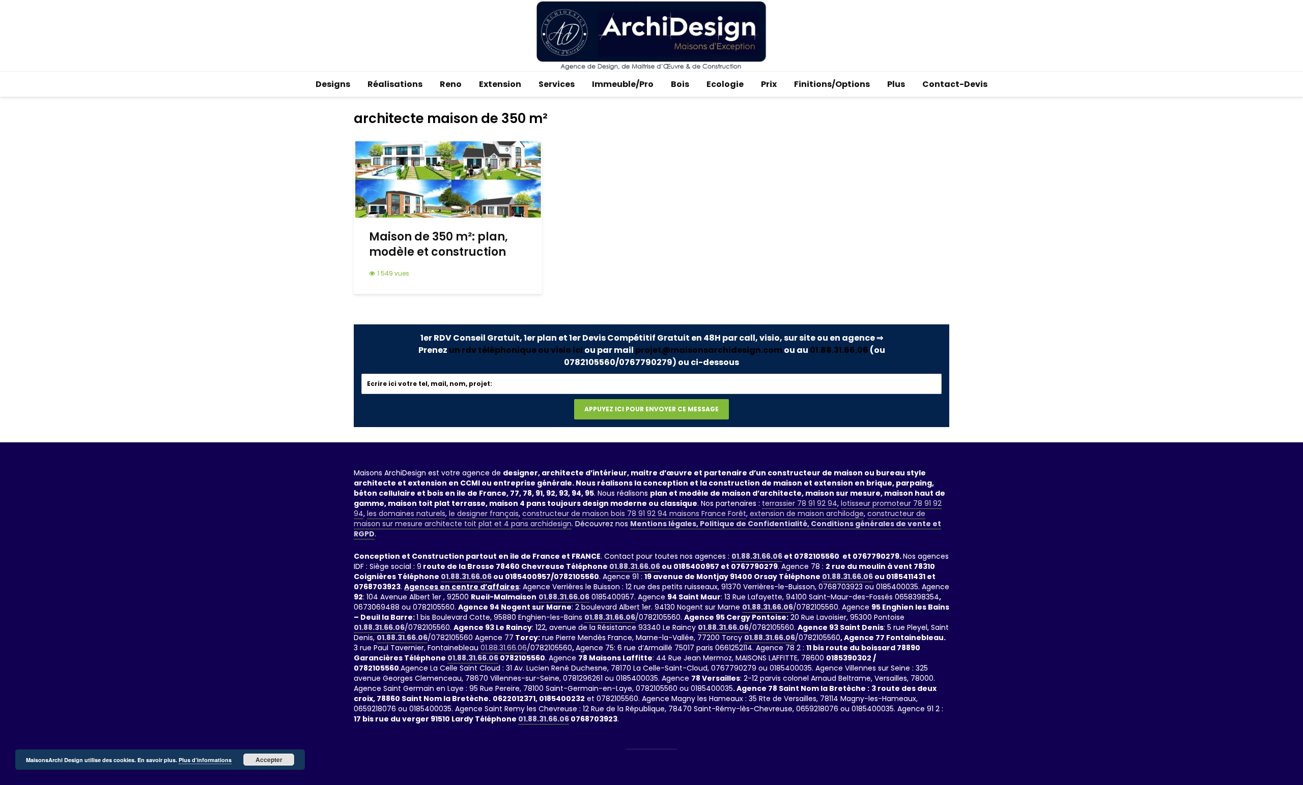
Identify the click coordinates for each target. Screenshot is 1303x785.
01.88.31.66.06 (839, 350)
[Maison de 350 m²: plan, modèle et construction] (448, 179)
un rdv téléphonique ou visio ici (516, 350)
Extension (500, 84)
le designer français (484, 513)
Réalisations (394, 84)
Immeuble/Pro (623, 84)
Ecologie (725, 84)
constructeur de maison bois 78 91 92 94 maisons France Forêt (634, 513)
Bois (680, 84)
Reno (451, 84)
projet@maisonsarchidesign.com (708, 350)
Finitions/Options (832, 84)
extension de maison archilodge (807, 513)
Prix (769, 84)
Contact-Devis (954, 84)
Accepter (269, 759)
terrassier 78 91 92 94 (799, 503)
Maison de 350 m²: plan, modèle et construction (438, 244)
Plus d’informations (205, 760)
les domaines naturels (406, 513)
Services (557, 84)
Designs (333, 84)
